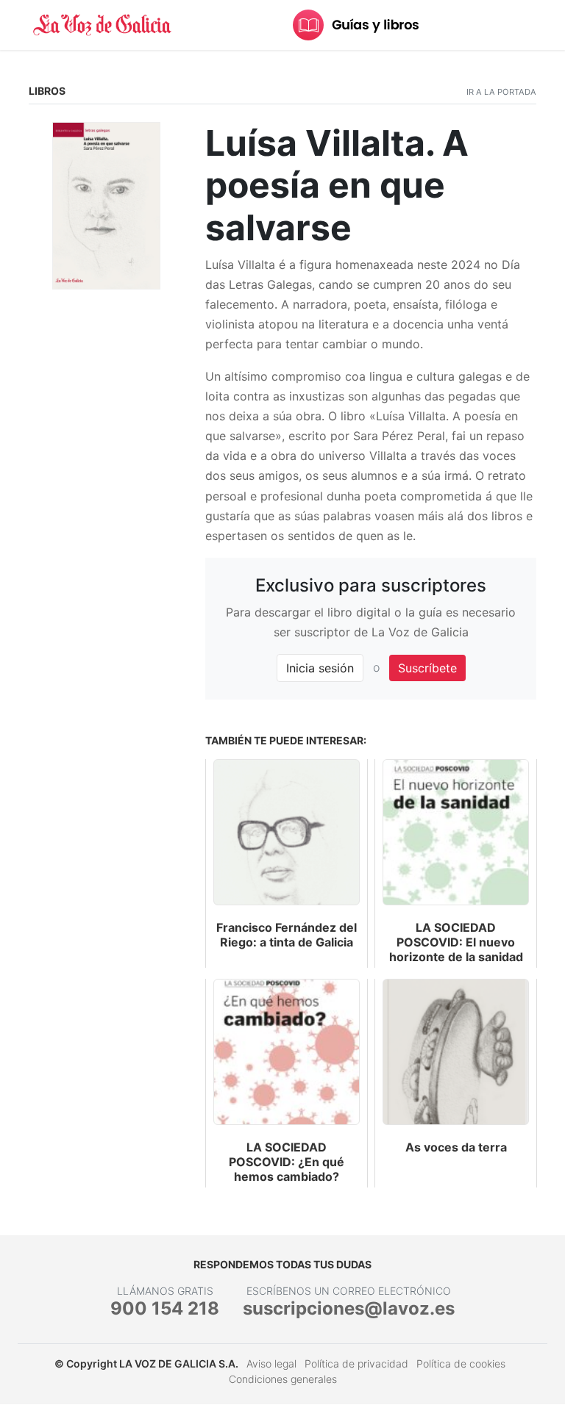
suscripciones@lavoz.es (349, 1308)
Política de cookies (460, 1363)
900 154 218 (164, 1308)
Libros (47, 91)
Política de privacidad (356, 1363)
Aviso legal (271, 1363)
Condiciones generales (283, 1379)
